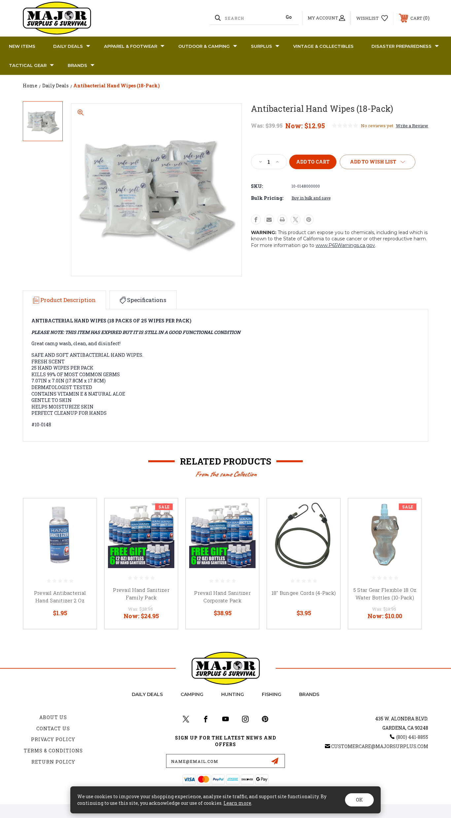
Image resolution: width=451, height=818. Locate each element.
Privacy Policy (53, 739)
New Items (22, 46)
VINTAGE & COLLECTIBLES (323, 46)
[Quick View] (83, 512)
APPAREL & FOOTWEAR (130, 46)
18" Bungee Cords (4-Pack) (303, 593)
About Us (53, 717)
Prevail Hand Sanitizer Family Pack (141, 594)
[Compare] (83, 545)
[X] (295, 220)
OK (359, 800)
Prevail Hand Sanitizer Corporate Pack (222, 597)
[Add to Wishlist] (83, 528)
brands (309, 694)
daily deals (147, 694)
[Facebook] (256, 220)
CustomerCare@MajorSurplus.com (379, 746)
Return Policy (53, 762)
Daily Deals (68, 46)
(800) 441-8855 (412, 737)
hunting (232, 694)
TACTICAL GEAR (28, 65)
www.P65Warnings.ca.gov (345, 245)
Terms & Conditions (53, 750)
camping (192, 694)
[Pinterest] (309, 220)
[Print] (282, 220)
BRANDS (77, 65)
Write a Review (412, 126)
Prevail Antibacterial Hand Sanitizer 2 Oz (60, 597)
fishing (271, 694)
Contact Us (53, 728)
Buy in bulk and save (311, 197)
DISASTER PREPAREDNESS (401, 46)
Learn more (237, 803)
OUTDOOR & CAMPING (204, 46)
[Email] (269, 220)
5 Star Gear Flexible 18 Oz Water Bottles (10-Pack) (385, 594)
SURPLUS (261, 46)
